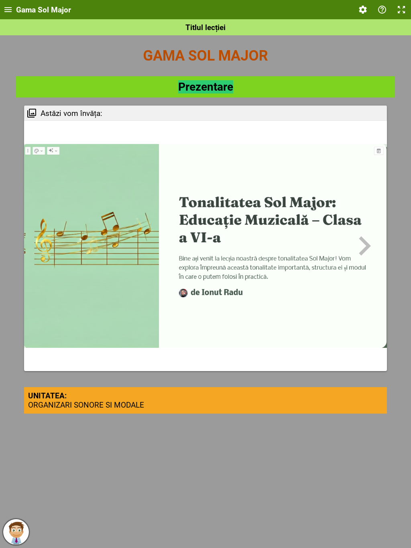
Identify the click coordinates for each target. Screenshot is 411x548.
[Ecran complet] (401, 9)
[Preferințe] (362, 9)
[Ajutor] (382, 9)
